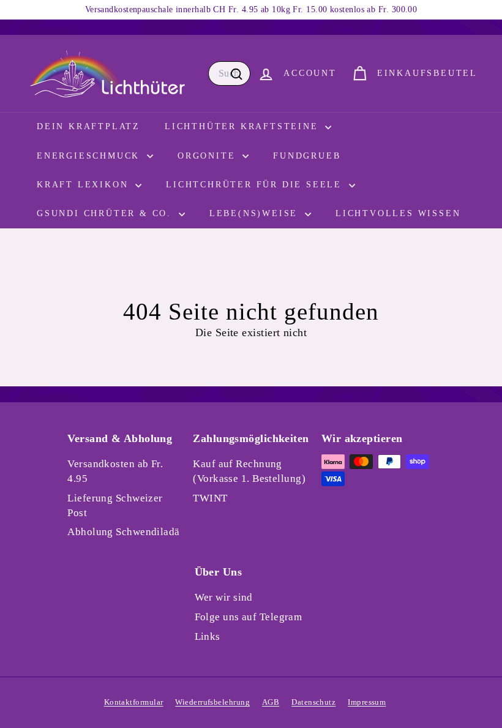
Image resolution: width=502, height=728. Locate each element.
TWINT (210, 498)
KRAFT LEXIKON (84, 184)
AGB (270, 702)
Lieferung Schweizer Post (115, 505)
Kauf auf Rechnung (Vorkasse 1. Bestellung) (249, 471)
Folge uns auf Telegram (248, 617)
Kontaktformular (133, 702)
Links (207, 636)
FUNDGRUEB (306, 155)
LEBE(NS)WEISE (255, 213)
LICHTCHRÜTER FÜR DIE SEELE (256, 184)
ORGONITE (208, 155)
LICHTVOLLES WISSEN (397, 213)
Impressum (367, 702)
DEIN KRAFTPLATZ (88, 126)
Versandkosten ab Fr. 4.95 (115, 471)
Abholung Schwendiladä (123, 532)
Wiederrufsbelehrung (212, 702)
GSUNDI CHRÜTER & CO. (106, 213)
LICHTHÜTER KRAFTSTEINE (243, 126)
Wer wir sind (224, 597)
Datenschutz (313, 702)
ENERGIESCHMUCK (90, 155)
